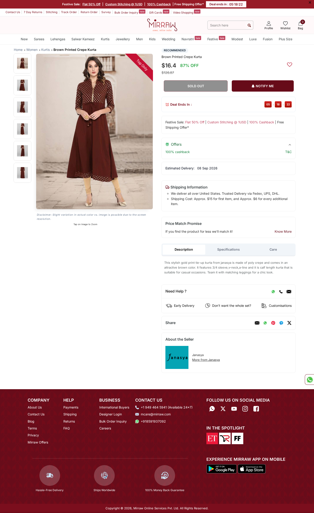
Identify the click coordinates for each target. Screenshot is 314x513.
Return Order (89, 12)
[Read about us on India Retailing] (225, 438)
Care (273, 249)
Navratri (191, 39)
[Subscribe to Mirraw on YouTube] (234, 409)
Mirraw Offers (38, 442)
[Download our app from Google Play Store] (221, 468)
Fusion (268, 39)
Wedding (168, 39)
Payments (70, 407)
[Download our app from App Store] (251, 468)
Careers (105, 428)
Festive (215, 39)
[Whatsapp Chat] (309, 379)
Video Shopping (186, 12)
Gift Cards (158, 12)
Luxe (253, 39)
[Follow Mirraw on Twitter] (223, 409)
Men (139, 39)
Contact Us (13, 12)
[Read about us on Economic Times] (212, 438)
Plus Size (285, 39)
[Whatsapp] (212, 409)
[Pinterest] (273, 323)
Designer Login (110, 414)
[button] (22, 63)
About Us (35, 407)
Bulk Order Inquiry (129, 12)
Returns (69, 421)
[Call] (281, 291)
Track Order (69, 12)
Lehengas (57, 39)
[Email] (289, 291)
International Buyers (114, 407)
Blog (31, 421)
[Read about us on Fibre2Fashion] (237, 438)
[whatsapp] (265, 323)
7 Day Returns (33, 12)
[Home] (162, 24)
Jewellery (123, 39)
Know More (283, 231)
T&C (288, 152)
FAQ (66, 428)
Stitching (51, 12)
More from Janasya (206, 360)
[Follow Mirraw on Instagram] (245, 409)
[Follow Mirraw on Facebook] (256, 409)
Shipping (70, 414)
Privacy (33, 435)
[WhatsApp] (273, 291)
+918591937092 (153, 421)
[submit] (249, 25)
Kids (152, 39)
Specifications (228, 249)
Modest (237, 39)
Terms (32, 428)
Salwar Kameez (83, 39)
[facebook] (281, 323)
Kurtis (105, 39)
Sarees (39, 39)
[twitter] (289, 323)
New (24, 39)
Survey (106, 12)
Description (184, 249)
